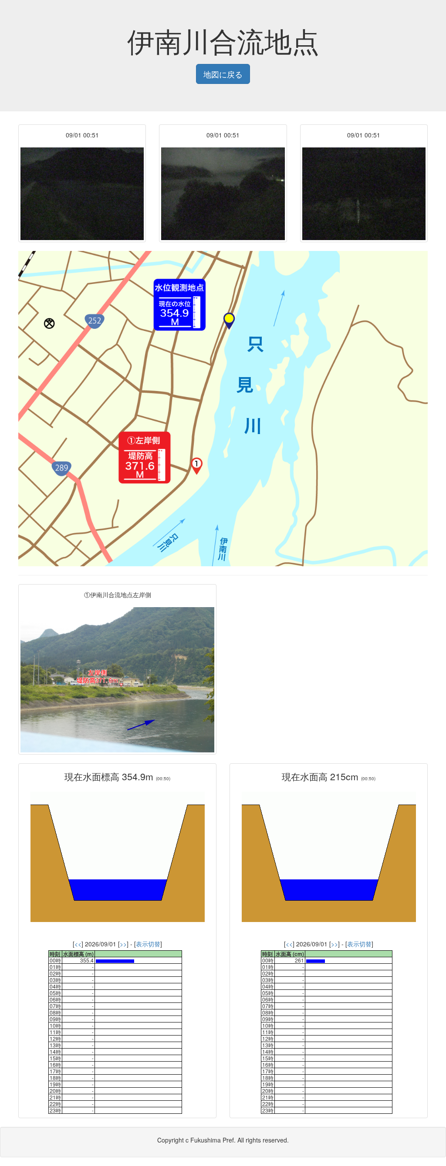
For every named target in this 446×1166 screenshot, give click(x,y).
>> (123, 943)
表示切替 (148, 943)
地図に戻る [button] (223, 74)
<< (77, 943)
